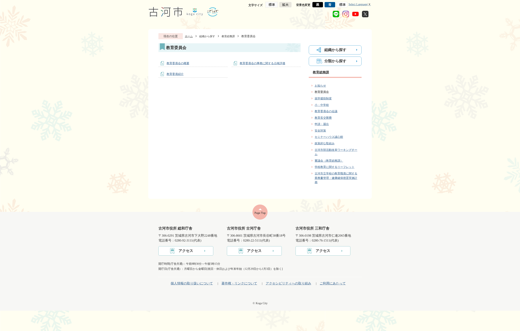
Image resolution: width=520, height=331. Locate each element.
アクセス (186, 251)
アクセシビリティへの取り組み (288, 283)
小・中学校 (322, 105)
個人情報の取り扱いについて (192, 283)
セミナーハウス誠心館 (329, 136)
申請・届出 (322, 124)
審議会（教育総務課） (329, 160)
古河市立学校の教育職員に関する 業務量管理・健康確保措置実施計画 (336, 178)
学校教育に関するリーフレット (334, 167)
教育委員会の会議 (326, 111)
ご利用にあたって (333, 283)
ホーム (189, 36)
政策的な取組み (325, 143)
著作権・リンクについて (239, 283)
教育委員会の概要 (178, 63)
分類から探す (335, 61)
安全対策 (320, 130)
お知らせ (320, 85)
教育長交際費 (323, 117)
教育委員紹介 (175, 74)
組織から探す (207, 36)
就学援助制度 (323, 98)
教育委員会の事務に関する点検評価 (262, 63)
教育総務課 (228, 36)
